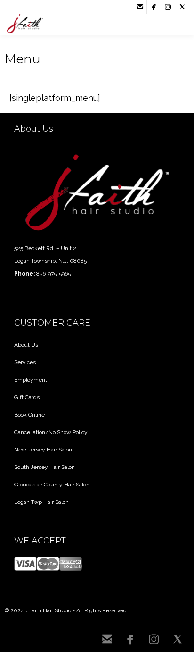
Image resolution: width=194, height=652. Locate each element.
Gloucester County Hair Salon (51, 484)
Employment (30, 379)
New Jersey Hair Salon (43, 449)
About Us (26, 345)
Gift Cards (27, 397)
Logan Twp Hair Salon (41, 502)
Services (25, 362)
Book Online (29, 414)
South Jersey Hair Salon (44, 467)
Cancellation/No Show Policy (51, 432)
